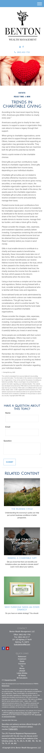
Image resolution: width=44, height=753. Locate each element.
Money (22, 668)
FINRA (10, 729)
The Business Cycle (22, 509)
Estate (22, 661)
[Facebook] (23, 46)
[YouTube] (20, 46)
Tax (22, 666)
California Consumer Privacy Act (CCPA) (20, 712)
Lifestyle (22, 670)
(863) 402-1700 (23, 52)
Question (8, 440)
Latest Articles (22, 673)
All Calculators (22, 678)
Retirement (22, 656)
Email (7, 427)
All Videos (22, 675)
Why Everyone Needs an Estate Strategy (22, 608)
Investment (22, 659)
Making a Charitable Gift (22, 558)
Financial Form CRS (10, 680)
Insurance (22, 663)
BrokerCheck (5, 686)
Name (7, 413)
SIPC (16, 729)
